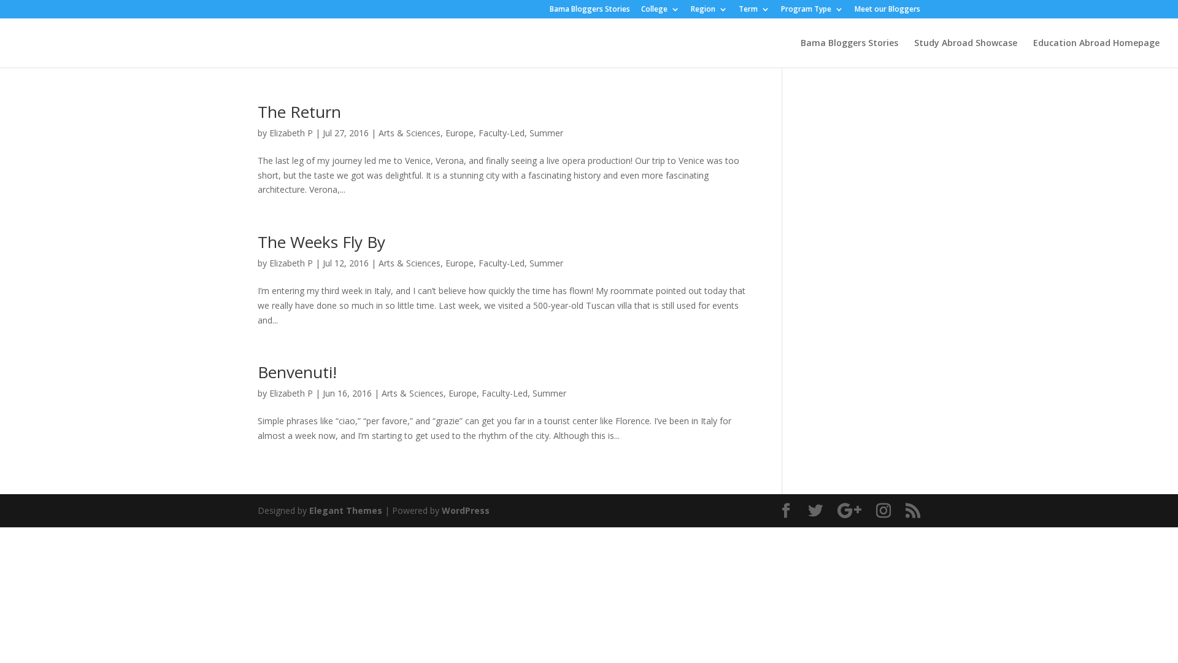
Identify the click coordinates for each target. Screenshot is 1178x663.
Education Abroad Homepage (1096, 43)
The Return (299, 112)
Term (748, 10)
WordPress (466, 510)
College (654, 10)
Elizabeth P (291, 133)
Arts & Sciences (410, 133)
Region (703, 10)
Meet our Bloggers (887, 10)
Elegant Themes (345, 510)
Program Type (806, 10)
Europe (459, 133)
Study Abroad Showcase (965, 43)
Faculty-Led (502, 133)
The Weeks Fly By (321, 242)
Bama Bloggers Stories (590, 10)
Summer (546, 133)
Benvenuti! (297, 372)
